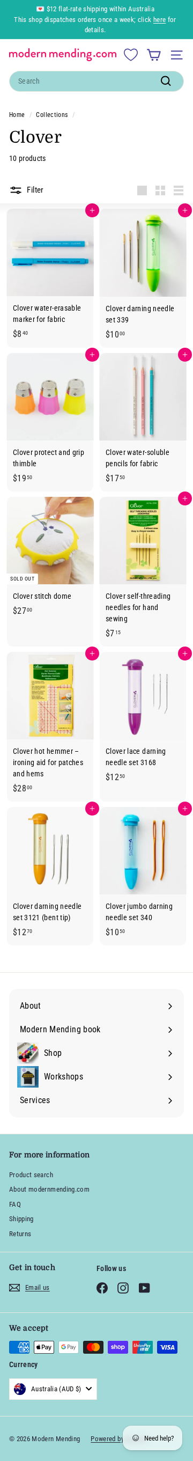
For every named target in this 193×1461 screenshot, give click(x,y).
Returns (20, 1234)
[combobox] (96, 81)
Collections (52, 115)
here (159, 20)
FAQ (15, 1204)
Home (17, 115)
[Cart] (153, 55)
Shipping (21, 1219)
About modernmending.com (49, 1189)
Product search (31, 1175)
